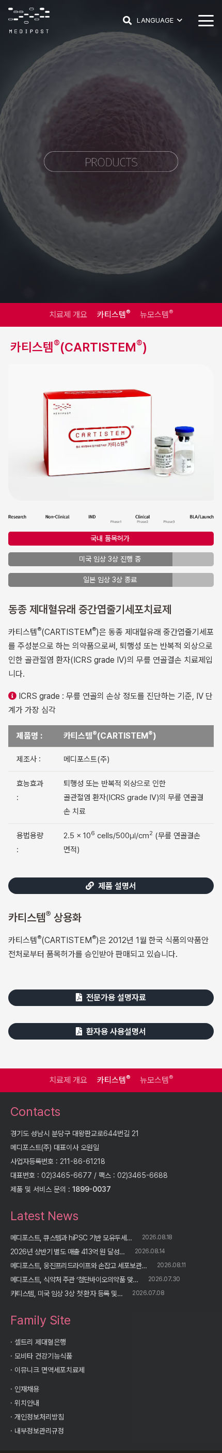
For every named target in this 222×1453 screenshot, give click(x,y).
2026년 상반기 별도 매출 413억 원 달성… (67, 1252)
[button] (127, 20)
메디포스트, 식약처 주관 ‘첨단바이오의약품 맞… (74, 1279)
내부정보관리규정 (39, 1431)
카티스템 (113, 314)
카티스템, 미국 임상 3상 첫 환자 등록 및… (66, 1293)
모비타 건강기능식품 (43, 1356)
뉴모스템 (156, 314)
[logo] (29, 21)
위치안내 (26, 1403)
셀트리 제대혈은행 (40, 1342)
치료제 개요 (68, 315)
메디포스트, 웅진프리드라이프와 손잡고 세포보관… (78, 1266)
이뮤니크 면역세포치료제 (49, 1370)
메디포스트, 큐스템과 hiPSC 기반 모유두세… (71, 1238)
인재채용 (26, 1389)
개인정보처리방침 (39, 1417)
